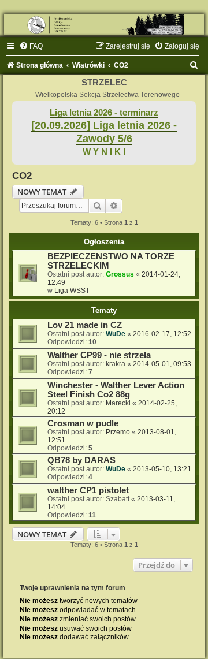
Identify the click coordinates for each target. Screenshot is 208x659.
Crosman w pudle (82, 423)
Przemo (118, 432)
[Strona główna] (104, 24)
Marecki (118, 403)
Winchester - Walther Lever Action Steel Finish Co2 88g (115, 390)
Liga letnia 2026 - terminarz (104, 112)
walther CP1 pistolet (88, 490)
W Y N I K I (104, 152)
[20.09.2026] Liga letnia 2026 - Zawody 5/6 (104, 132)
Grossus (120, 274)
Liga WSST (72, 290)
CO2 (22, 175)
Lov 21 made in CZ (84, 325)
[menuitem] (31, 46)
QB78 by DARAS (81, 460)
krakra (115, 364)
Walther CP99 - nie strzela (99, 355)
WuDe (115, 334)
